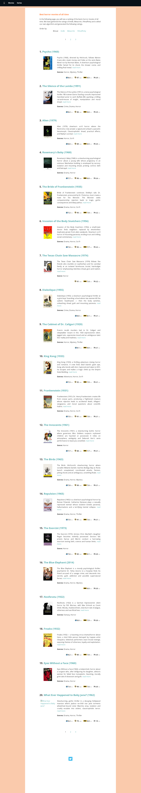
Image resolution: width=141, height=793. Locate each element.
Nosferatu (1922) (54, 596)
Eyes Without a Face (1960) (60, 663)
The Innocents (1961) (56, 425)
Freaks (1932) (52, 628)
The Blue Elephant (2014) (59, 562)
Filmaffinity (81, 31)
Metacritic (71, 31)
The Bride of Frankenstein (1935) (62, 186)
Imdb (62, 31)
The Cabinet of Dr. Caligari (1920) (62, 324)
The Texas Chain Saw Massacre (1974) (65, 255)
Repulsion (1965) (54, 493)
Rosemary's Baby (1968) (57, 152)
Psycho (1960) (50, 51)
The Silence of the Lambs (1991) (61, 86)
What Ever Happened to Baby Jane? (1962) (69, 695)
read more (76, 67)
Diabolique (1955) (53, 289)
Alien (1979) (49, 120)
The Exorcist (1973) (55, 528)
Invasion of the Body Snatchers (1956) (65, 221)
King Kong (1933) (54, 356)
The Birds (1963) (53, 459)
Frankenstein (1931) (56, 390)
